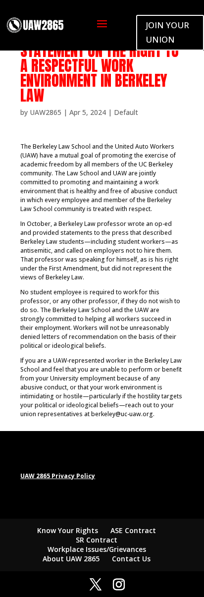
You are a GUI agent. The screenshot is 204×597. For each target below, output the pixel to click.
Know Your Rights (67, 530)
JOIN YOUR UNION (167, 32)
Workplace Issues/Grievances (97, 549)
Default (126, 112)
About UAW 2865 (71, 558)
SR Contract (96, 539)
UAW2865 (45, 112)
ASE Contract (133, 530)
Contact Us (131, 558)
